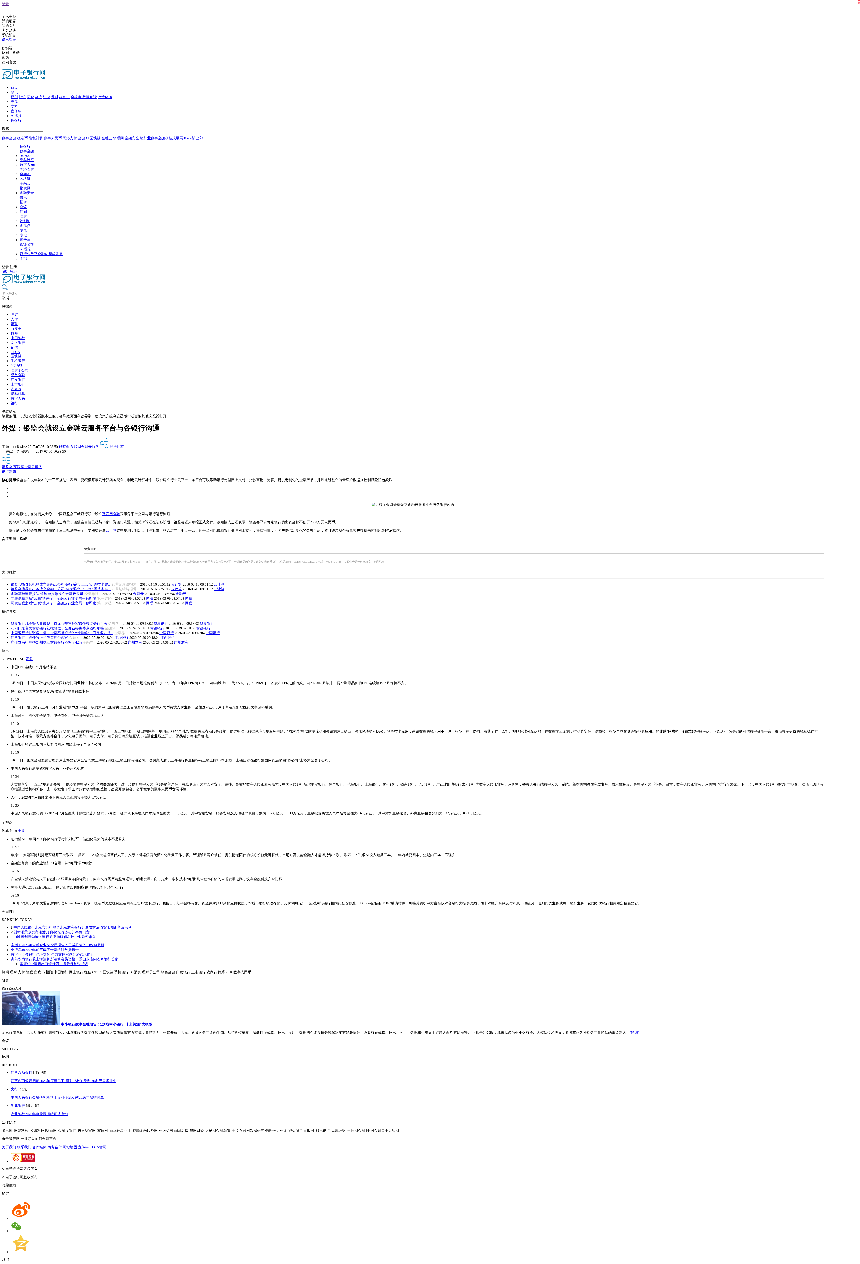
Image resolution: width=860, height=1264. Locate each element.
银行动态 (117, 447)
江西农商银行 (21, 1072)
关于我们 (9, 1147)
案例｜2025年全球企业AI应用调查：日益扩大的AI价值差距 (57, 945)
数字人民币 (53, 138)
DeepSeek (26, 156)
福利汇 (64, 97)
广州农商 (135, 642)
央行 (14, 1089)
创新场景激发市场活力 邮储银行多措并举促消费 (51, 932)
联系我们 (24, 1147)
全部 (199, 138)
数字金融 (9, 138)
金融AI (83, 138)
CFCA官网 (98, 1147)
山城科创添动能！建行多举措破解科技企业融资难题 (54, 937)
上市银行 (18, 384)
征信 (14, 347)
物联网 (118, 138)
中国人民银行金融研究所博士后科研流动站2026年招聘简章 (57, 1097)
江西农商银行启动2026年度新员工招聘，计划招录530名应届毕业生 (63, 1081)
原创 (14, 97)
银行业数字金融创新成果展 (161, 138)
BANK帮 (27, 244)
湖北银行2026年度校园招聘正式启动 (39, 1114)
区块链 (95, 138)
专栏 (14, 106)
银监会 (64, 447)
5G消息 (16, 365)
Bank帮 (189, 138)
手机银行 (18, 361)
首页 (14, 88)
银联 (14, 324)
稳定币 (22, 138)
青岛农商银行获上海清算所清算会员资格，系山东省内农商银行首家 (64, 959)
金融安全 (132, 138)
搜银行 (16, 120)
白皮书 (16, 328)
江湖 (46, 97)
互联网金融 (111, 514)
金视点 (76, 97)
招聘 (30, 97)
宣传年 (16, 111)
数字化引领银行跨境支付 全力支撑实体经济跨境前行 (52, 954)
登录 (5, 4)
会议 (38, 97)
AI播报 (16, 116)
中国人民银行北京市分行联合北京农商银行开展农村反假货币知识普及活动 (72, 927)
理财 (54, 97)
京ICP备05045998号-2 (55, 1169)
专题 (14, 102)
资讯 (14, 92)
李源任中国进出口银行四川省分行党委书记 (54, 964)
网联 (149, 598)
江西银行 (121, 637)
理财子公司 (20, 370)
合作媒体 (39, 1147)
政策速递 (105, 97)
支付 (14, 319)
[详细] (634, 1032)
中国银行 (18, 338)
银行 (14, 403)
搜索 (5, 129)
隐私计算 (36, 138)
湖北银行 (18, 1106)
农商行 (16, 389)
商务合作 (54, 1147)
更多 (29, 659)
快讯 (22, 97)
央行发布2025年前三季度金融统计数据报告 (45, 950)
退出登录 (9, 40)
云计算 (111, 530)
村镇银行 (157, 628)
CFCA (15, 352)
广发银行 (18, 380)
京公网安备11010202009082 (97, 1169)
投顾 (14, 333)
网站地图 (70, 1147)
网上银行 (18, 343)
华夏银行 (161, 623)
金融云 (106, 138)
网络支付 (70, 138)
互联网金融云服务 (84, 447)
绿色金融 (18, 375)
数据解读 (89, 97)
